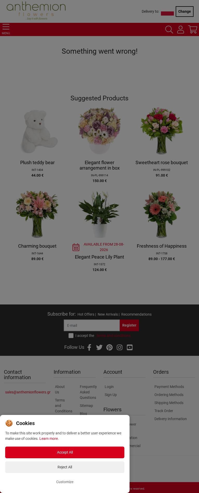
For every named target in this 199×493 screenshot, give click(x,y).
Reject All (65, 467)
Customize (64, 482)
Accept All (65, 452)
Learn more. (49, 438)
